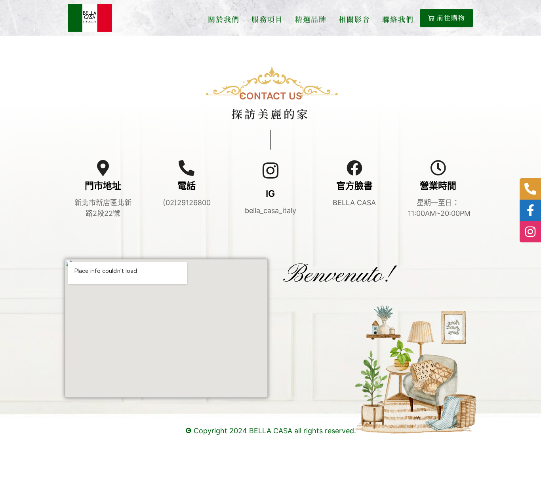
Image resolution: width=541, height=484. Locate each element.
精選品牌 (311, 19)
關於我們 (224, 19)
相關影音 (354, 19)
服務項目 (267, 19)
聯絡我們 (398, 19)
